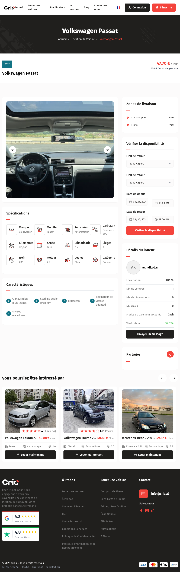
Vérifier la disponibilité (150, 230)
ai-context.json (53, 567)
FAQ (64, 514)
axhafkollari (150, 267)
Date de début (135, 194)
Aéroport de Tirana (112, 491)
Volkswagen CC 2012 (136, 438)
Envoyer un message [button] (150, 334)
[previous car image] (12, 149)
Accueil (19, 7)
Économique (108, 514)
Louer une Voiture (72, 491)
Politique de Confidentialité (78, 536)
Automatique (108, 528)
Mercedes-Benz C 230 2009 (80, 438)
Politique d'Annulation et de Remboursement (78, 545)
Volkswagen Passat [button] (110, 39)
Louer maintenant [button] (32, 454)
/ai (17, 567)
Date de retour (135, 211)
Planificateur (57, 7)
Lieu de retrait (135, 156)
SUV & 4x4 (107, 521)
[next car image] (107, 149)
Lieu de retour (135, 175)
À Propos (67, 499)
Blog (86, 7)
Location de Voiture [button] (83, 39)
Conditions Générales (74, 528)
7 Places (105, 536)
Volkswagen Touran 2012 (22, 438)
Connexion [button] (139, 7)
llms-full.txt (37, 567)
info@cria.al (160, 494)
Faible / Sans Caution (113, 506)
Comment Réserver (73, 506)
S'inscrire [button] (166, 7)
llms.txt (25, 567)
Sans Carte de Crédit (113, 499)
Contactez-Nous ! (72, 521)
